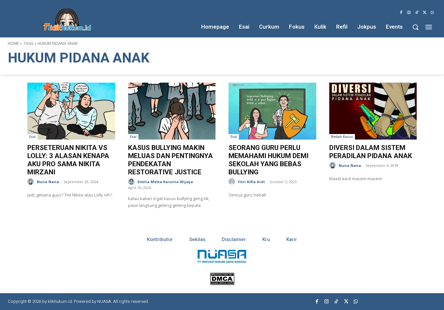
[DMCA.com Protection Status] (222, 283)
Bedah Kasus (342, 136)
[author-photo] (31, 181)
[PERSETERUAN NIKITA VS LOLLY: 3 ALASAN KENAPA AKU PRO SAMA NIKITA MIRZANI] (71, 111)
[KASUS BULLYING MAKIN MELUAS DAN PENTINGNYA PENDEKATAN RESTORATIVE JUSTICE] (172, 111)
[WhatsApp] (432, 13)
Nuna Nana (48, 181)
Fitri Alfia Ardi (251, 181)
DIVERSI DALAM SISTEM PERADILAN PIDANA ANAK (370, 152)
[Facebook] (401, 13)
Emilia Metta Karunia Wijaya (165, 181)
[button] (415, 27)
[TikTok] (417, 13)
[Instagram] (409, 13)
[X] (424, 13)
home (13, 43)
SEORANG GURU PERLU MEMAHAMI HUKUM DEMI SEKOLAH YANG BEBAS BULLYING (268, 160)
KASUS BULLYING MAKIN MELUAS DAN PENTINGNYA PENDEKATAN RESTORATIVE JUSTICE (170, 160)
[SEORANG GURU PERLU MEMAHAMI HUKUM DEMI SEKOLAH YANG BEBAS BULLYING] (272, 111)
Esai (32, 136)
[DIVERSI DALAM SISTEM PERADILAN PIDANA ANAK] (373, 111)
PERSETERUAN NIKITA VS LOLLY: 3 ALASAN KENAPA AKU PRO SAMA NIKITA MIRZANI (68, 160)
